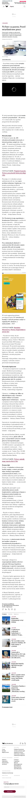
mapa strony (5, 775)
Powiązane (4, 614)
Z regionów (5, 23)
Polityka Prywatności (19, 749)
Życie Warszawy (18, 768)
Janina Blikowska (6, 59)
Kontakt (4, 750)
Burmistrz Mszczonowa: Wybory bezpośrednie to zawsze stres (13, 329)
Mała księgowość (18, 764)
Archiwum (4, 764)
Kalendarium (17, 775)
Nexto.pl (16, 762)
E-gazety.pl (16, 761)
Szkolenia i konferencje (7, 773)
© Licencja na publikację (8, 604)
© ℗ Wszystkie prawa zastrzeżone (10, 605)
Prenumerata (5, 762)
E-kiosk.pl (16, 759)
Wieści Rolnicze (17, 767)
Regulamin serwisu (18, 752)
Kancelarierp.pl (17, 765)
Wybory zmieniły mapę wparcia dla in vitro (13, 460)
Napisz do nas (5, 752)
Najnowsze (16, 614)
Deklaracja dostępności (19, 755)
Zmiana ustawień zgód (19, 750)
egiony (12, 6)
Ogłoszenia (4, 761)
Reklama (4, 759)
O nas (3, 749)
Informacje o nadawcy (19, 753)
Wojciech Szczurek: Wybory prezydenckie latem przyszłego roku (14, 173)
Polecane (10, 614)
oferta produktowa (6, 777)
